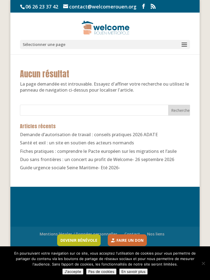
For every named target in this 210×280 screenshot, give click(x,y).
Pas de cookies (101, 271)
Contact (132, 234)
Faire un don (129, 240)
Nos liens (155, 234)
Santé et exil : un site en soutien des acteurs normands (77, 143)
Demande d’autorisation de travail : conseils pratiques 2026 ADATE (89, 135)
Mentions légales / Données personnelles (78, 234)
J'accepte (73, 271)
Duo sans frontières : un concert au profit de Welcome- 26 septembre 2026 (97, 159)
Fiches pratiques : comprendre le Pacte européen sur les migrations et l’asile (98, 151)
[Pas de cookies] (203, 263)
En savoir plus (133, 271)
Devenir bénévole (78, 240)
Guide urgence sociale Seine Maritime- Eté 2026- (70, 168)
